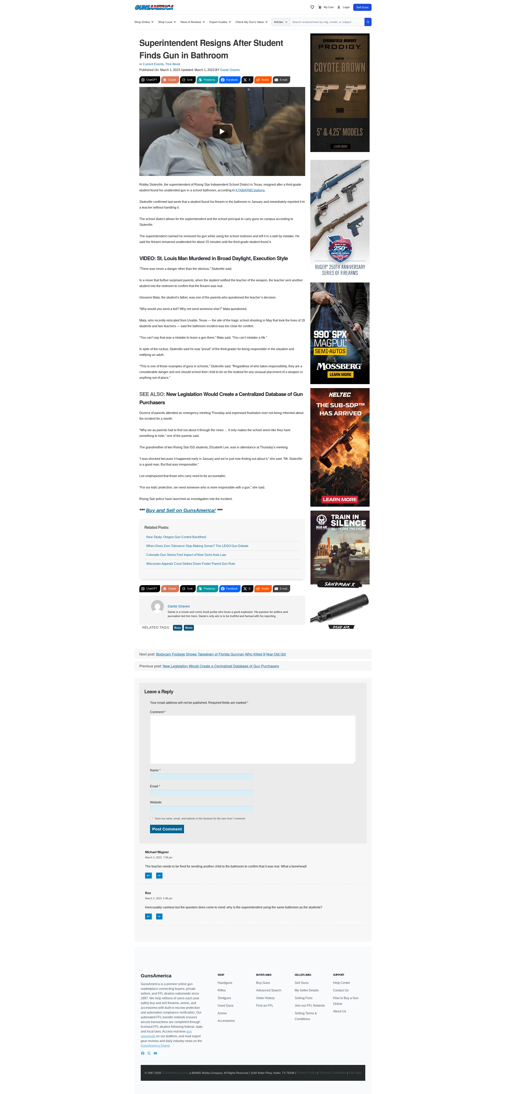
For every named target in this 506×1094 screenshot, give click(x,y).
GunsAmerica (156, 975)
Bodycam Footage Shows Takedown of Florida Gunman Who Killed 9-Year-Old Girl (221, 654)
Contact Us (341, 990)
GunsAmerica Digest (155, 1045)
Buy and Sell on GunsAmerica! (181, 510)
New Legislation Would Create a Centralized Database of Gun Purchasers (221, 665)
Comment (158, 712)
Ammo (222, 1013)
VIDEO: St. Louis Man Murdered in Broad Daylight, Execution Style (213, 258)
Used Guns (225, 1005)
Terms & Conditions (332, 1072)
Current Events (153, 64)
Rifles (222, 990)
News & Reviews (190, 22)
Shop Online (142, 22)
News (189, 627)
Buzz (177, 627)
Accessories (226, 1020)
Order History (265, 998)
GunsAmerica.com (175, 1072)
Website (155, 802)
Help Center (341, 982)
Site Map (355, 1072)
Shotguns (224, 998)
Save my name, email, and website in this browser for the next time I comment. (200, 818)
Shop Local (165, 22)
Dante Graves (230, 70)
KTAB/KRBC (245, 190)
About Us (339, 1011)
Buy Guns (263, 982)
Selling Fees (303, 998)
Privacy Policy (307, 1072)
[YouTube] (155, 1053)
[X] (149, 1053)
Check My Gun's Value (250, 22)
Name (155, 770)
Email (155, 786)
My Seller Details (307, 990)
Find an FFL (264, 1005)
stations (259, 190)
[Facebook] (143, 1053)
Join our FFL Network (310, 1005)
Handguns (225, 982)
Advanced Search (268, 990)
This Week (172, 64)
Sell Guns (362, 7)
